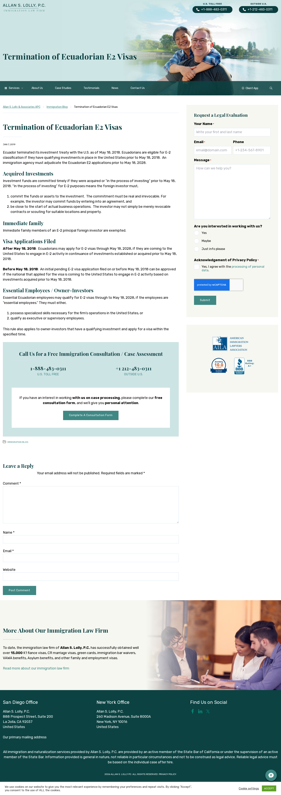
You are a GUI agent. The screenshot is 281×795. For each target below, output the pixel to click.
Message (202, 160)
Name (9, 532)
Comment (12, 483)
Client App (252, 88)
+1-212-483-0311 (260, 9)
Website (9, 570)
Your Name (204, 124)
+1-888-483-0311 (214, 9)
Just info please (213, 249)
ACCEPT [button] (269, 788)
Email (8, 551)
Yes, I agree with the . (233, 268)
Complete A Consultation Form (91, 415)
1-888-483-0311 (48, 368)
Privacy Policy (167, 774)
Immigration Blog (17, 442)
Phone (238, 142)
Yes (204, 233)
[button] (271, 88)
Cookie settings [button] (249, 788)
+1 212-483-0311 (134, 368)
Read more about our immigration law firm (36, 668)
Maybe (206, 241)
